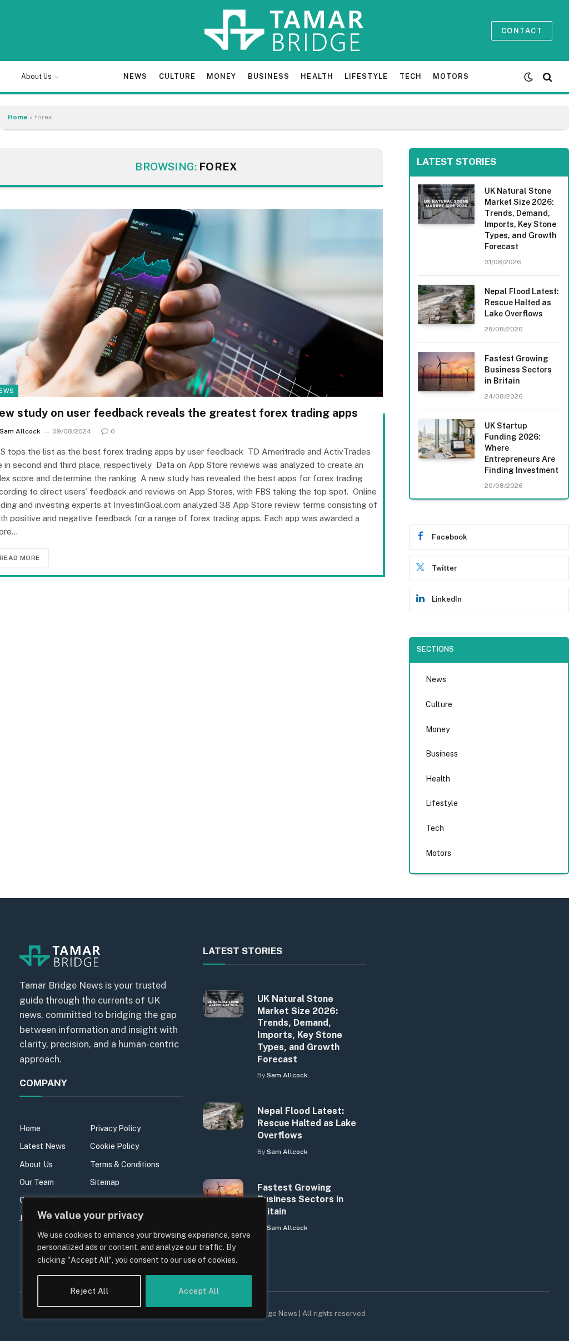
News (135, 76)
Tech (411, 76)
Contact (521, 31)
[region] (144, 1258)
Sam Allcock (287, 1075)
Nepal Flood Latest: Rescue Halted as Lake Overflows (522, 302)
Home (18, 117)
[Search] (546, 76)
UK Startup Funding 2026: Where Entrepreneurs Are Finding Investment (521, 448)
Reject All (89, 1291)
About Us (36, 76)
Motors (451, 76)
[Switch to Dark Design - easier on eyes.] (528, 77)
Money (221, 76)
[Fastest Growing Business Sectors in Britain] (446, 371)
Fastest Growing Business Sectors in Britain (518, 369)
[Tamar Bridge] (284, 30)
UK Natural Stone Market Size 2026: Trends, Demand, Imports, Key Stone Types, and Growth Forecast (521, 218)
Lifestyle (366, 76)
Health (317, 76)
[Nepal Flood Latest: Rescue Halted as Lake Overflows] (446, 304)
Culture (177, 76)
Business (269, 76)
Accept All (198, 1291)
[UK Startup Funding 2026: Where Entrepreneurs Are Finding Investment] (446, 438)
